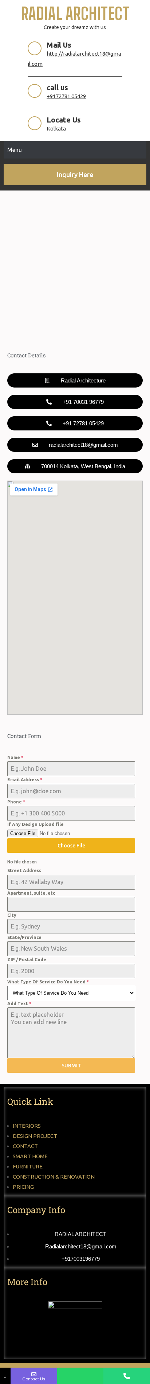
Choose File (71, 846)
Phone (16, 801)
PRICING (23, 1187)
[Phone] (126, 1376)
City (11, 915)
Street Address (24, 870)
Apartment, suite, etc (31, 893)
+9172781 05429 (66, 96)
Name (15, 757)
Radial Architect (75, 14)
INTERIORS (27, 1126)
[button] (75, 466)
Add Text (19, 1003)
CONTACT (25, 1146)
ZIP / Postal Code (26, 959)
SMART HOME (30, 1156)
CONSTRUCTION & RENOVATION (54, 1177)
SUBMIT (71, 1065)
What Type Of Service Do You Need (48, 981)
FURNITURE (28, 1166)
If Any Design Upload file (35, 824)
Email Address (24, 779)
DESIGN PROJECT (35, 1136)
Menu (14, 150)
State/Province (24, 937)
